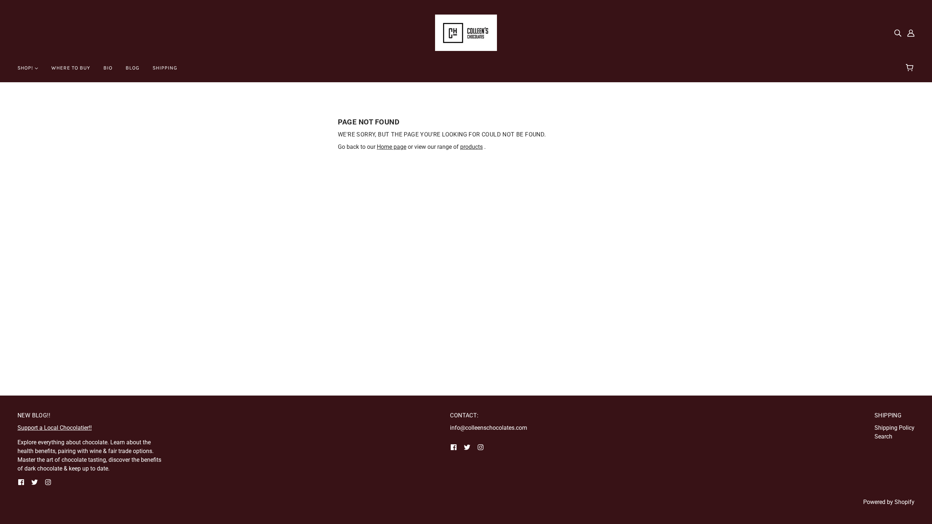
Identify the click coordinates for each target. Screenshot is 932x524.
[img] (897, 32)
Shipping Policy (894, 427)
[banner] (466, 32)
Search (883, 436)
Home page (391, 146)
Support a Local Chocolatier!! (54, 427)
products (471, 146)
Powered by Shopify (889, 502)
